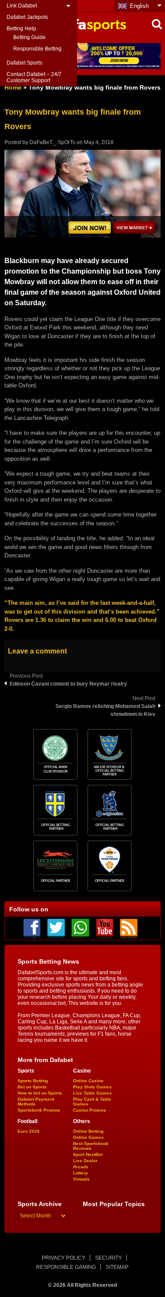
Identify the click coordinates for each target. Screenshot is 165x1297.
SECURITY (108, 1258)
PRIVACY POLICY (63, 1258)
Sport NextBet (88, 1154)
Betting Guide (29, 37)
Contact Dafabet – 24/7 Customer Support (34, 77)
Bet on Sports (32, 1086)
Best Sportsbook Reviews (91, 1146)
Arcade (80, 1166)
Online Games (88, 1137)
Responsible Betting (37, 49)
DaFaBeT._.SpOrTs (52, 142)
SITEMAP (117, 1267)
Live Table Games (92, 1093)
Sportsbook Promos (39, 1110)
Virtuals (81, 1179)
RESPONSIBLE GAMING (66, 1267)
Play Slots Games (92, 1086)
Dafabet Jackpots (27, 17)
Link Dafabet (22, 6)
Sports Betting (33, 1080)
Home (13, 87)
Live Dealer (85, 1160)
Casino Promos (89, 1110)
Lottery (80, 1173)
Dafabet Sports (24, 63)
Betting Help (21, 28)
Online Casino (88, 1080)
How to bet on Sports (40, 1093)
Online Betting (88, 1131)
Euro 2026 (29, 1131)
